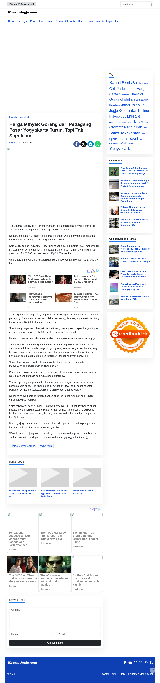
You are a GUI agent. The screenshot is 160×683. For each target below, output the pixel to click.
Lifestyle (23, 21)
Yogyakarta (25, 117)
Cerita (59, 21)
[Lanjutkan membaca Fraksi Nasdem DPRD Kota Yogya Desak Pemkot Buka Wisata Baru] (55, 477)
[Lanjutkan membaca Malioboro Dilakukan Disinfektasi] (87, 477)
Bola (136, 83)
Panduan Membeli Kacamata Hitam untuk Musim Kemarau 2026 (135, 222)
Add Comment (55, 643)
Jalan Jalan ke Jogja (100, 21)
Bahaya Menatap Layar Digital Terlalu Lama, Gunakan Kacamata (132, 210)
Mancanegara (115, 122)
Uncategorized (115, 143)
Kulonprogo (117, 116)
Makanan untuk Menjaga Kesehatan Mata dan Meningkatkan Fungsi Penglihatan (133, 197)
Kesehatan (128, 110)
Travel (49, 21)
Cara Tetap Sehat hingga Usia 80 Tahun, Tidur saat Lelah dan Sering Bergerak (134, 171)
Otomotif (70, 21)
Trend (141, 139)
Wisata (132, 143)
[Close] (152, 670)
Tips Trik (122, 139)
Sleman (133, 133)
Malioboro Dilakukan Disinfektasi (82, 491)
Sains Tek (117, 133)
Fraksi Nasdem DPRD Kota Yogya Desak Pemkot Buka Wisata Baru (53, 493)
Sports (113, 139)
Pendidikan (37, 21)
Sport (143, 134)
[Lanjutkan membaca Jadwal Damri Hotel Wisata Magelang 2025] (114, 300)
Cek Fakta (144, 83)
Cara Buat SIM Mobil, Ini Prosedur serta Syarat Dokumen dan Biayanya (133, 274)
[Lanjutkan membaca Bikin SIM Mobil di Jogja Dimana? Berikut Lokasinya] (114, 262)
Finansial (136, 94)
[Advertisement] (82, 46)
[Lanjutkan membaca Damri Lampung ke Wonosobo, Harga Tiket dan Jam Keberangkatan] (114, 249)
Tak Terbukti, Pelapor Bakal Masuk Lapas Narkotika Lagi (21, 493)
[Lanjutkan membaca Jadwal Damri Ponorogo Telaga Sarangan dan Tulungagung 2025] (114, 287)
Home (11, 21)
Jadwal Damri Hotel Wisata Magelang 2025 (134, 297)
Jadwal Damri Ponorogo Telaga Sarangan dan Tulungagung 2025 (133, 287)
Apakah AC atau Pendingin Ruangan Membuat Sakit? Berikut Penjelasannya (134, 183)
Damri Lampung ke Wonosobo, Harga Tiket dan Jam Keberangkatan (135, 249)
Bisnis (81, 21)
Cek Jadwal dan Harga (128, 89)
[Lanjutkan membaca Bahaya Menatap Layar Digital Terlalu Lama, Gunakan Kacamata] (114, 210)
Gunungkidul (119, 99)
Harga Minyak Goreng (23, 446)
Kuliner (143, 111)
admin (12, 142)
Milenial (124, 122)
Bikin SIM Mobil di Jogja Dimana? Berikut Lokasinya (135, 260)
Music (130, 122)
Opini (146, 122)
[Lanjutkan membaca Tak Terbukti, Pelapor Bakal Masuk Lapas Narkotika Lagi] (23, 477)
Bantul (115, 82)
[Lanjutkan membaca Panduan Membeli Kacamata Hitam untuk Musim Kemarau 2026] (114, 223)
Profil (145, 128)
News (138, 122)
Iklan (117, 21)
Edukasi (124, 94)
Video (125, 143)
